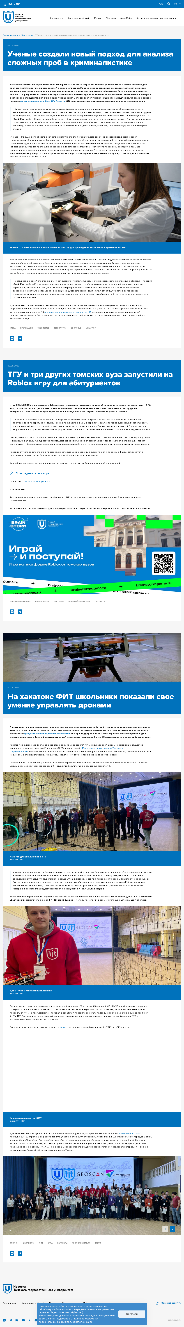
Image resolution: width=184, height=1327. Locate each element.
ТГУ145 (98, 1243)
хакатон (14, 1243)
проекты (100, 601)
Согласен (132, 1313)
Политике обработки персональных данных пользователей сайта (68, 1320)
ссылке (64, 1027)
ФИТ (41, 1243)
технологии (60, 328)
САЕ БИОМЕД (43, 328)
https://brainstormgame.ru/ (36, 481)
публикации (26, 328)
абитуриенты (42, 601)
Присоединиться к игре (32, 473)
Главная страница (11, 35)
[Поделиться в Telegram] (20, 338)
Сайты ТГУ (14, 4)
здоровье (76, 328)
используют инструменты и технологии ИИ (68, 312)
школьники (28, 1243)
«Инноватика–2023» (130, 1133)
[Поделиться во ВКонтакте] (12, 338)
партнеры (59, 601)
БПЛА (50, 1243)
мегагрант (91, 328)
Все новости (27, 35)
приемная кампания (20, 601)
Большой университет (80, 601)
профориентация (81, 1243)
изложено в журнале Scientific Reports (42, 101)
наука (13, 328)
